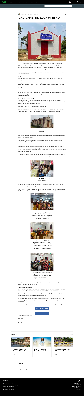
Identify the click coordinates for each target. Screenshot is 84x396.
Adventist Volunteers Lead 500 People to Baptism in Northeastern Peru (62, 350)
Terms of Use (5, 389)
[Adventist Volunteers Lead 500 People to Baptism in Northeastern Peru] (63, 342)
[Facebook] (79, 381)
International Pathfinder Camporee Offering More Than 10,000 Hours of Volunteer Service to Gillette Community (20, 350)
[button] (22, 6)
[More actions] (65, 14)
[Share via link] (24, 322)
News (22, 318)
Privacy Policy (11, 389)
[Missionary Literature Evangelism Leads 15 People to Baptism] (42, 342)
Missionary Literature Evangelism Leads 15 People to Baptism (40, 350)
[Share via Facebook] (18, 322)
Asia (19, 318)
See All (71, 334)
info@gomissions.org (76, 387)
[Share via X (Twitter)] (21, 322)
